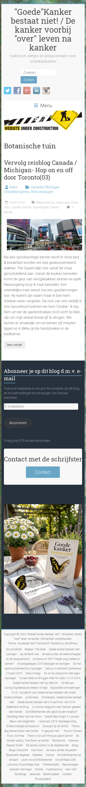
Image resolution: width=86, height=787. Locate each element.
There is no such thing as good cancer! (50, 735)
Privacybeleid (43, 779)
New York (71, 769)
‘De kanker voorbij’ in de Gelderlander (47, 745)
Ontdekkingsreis (16, 192)
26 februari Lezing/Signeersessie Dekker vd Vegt (39, 685)
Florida (39, 769)
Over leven (37, 750)
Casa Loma (62, 202)
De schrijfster (14, 649)
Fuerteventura (54, 769)
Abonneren (18, 423)
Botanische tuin (45, 202)
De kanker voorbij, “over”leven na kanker (43, 738)
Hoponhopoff (41, 207)
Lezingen (11, 654)
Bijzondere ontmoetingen (65, 687)
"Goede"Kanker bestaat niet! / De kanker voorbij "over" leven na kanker (43, 29)
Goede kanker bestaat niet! (64, 649)
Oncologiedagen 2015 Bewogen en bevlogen (43, 663)
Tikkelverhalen (50, 764)
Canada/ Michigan (45, 187)
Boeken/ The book (35, 649)
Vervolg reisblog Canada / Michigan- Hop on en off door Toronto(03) (40, 170)
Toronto (54, 207)
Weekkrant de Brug (17, 707)
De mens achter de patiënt (61, 750)
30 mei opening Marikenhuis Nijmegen (43, 666)
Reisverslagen (42, 192)
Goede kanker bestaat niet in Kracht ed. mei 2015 (46, 702)
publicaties (32, 697)
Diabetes (38, 755)
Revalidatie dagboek (18, 755)
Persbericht (58, 740)
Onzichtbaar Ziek (65, 759)
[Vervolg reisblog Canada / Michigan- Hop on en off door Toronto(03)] (44, 221)
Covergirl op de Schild (55, 726)
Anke (13, 187)
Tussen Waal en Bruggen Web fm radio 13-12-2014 (49, 678)
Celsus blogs (33, 673)
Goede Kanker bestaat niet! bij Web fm (35, 683)
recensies (35, 774)
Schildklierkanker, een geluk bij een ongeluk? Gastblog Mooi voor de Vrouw (42, 714)
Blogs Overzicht (18, 750)
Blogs (75, 745)
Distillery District (21, 207)
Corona (50, 755)
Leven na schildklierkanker (36, 759)
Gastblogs (20, 774)
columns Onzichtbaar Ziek (23, 764)
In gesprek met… (51, 731)
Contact (43, 472)
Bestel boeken (51, 774)
